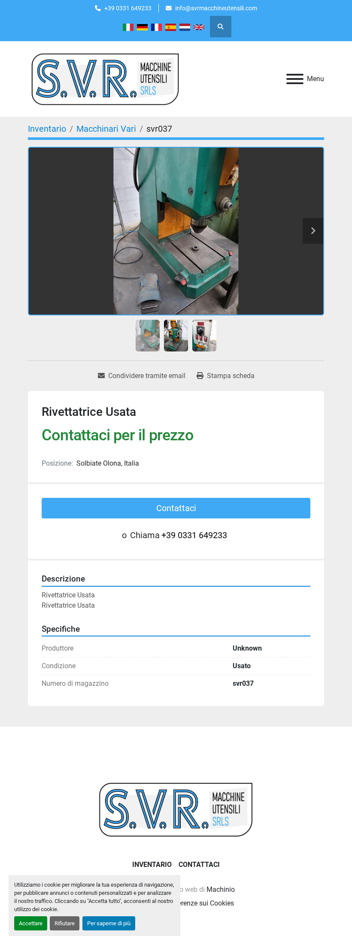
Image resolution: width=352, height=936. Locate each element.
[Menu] (294, 79)
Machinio (220, 889)
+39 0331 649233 (128, 8)
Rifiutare (65, 923)
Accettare (30, 923)
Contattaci (176, 508)
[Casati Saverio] (176, 809)
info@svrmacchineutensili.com (216, 8)
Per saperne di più (108, 923)
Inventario (152, 864)
